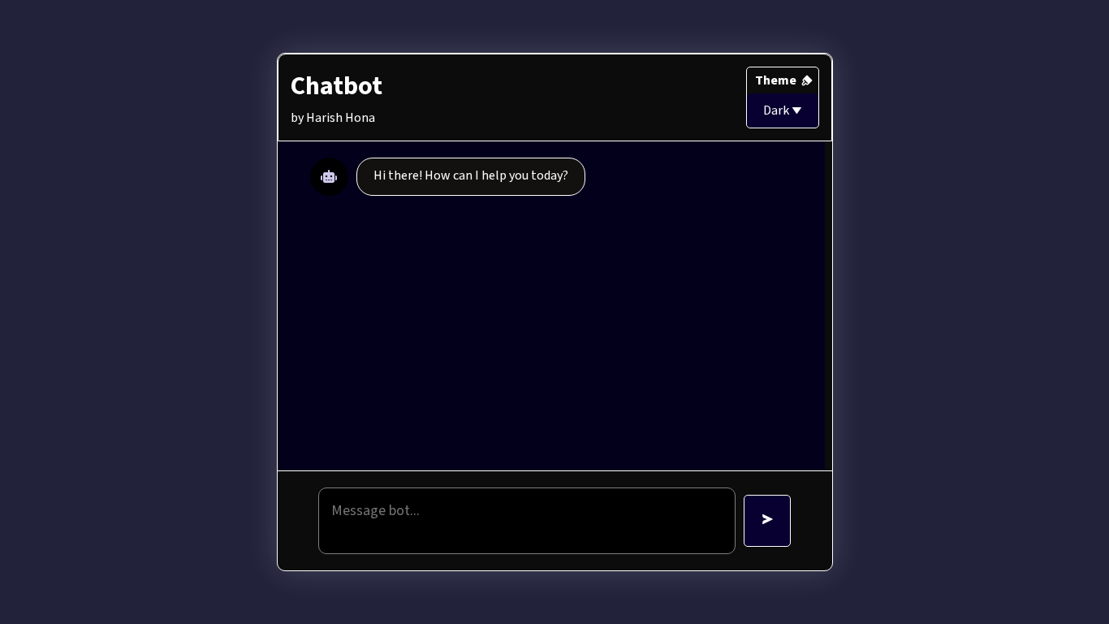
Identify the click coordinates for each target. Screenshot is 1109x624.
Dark (777, 110)
